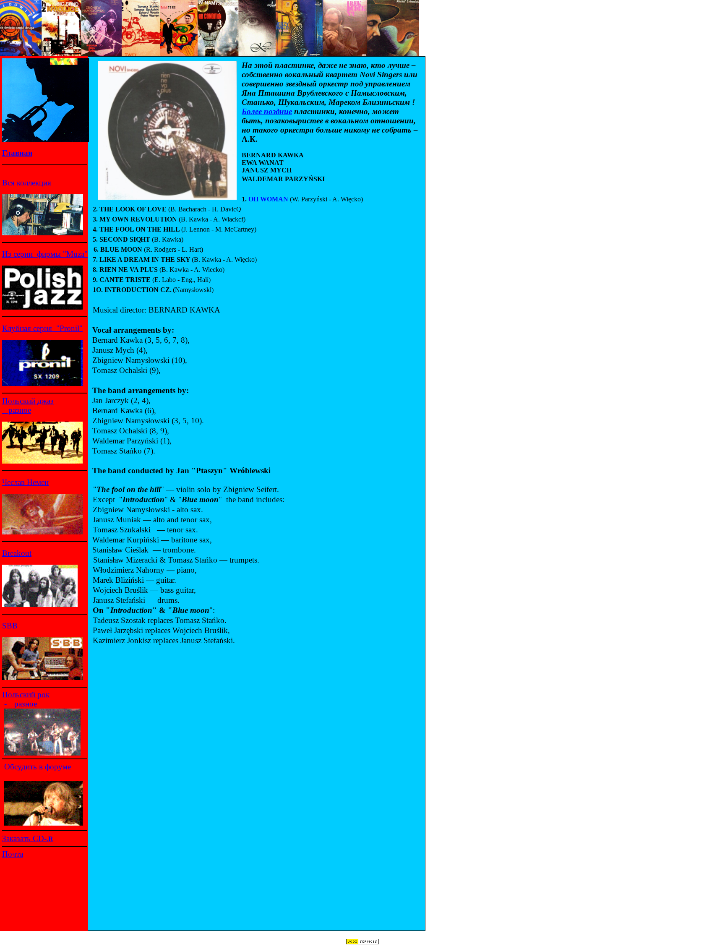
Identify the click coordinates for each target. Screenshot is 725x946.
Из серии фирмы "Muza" (45, 254)
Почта (12, 854)
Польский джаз (28, 400)
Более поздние (267, 111)
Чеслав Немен (25, 482)
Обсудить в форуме (37, 766)
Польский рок (26, 694)
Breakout (16, 553)
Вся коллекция (26, 182)
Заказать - (27, 838)
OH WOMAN (268, 199)
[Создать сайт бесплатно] (362, 942)
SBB (10, 625)
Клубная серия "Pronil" (42, 328)
